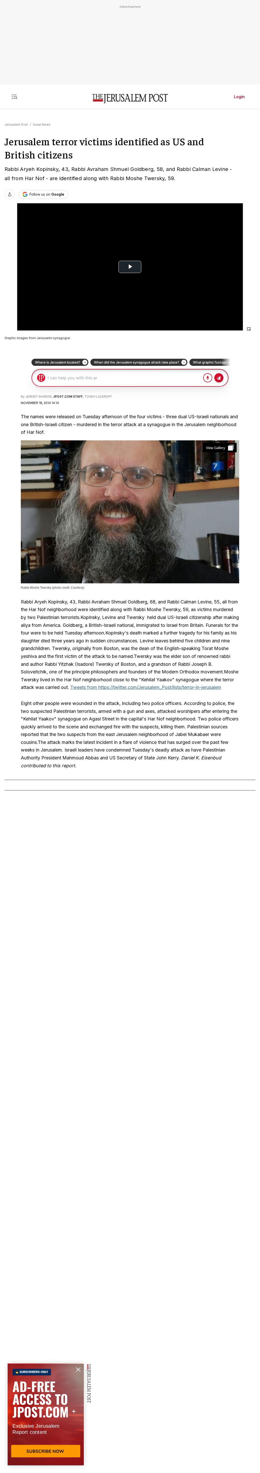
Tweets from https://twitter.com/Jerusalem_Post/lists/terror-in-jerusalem (145, 687)
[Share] (10, 194)
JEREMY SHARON (38, 396)
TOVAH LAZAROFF (98, 396)
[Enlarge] (220, 447)
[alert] (46, 1414)
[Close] (249, 329)
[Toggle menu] (14, 96)
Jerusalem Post (16, 124)
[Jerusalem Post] (130, 98)
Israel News (42, 124)
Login (239, 96)
